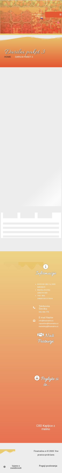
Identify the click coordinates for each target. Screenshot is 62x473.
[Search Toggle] (50, 23)
